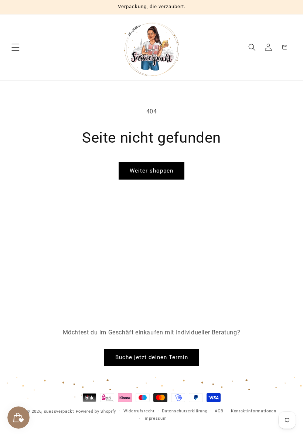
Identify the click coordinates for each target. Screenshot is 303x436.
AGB (219, 411)
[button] (15, 47)
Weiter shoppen (151, 170)
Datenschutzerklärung (184, 411)
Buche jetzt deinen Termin (151, 357)
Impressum (155, 418)
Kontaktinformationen (253, 411)
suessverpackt (59, 411)
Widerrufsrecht (139, 411)
